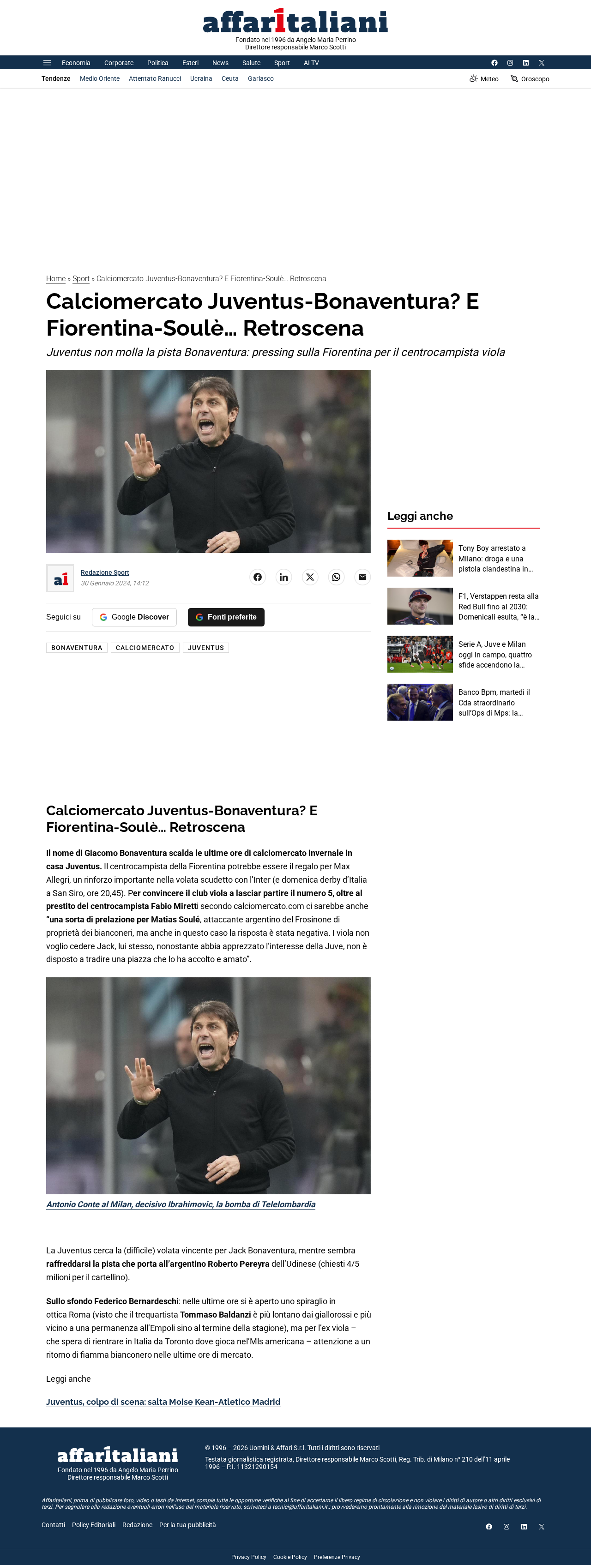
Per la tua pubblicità (187, 1525)
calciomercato (145, 647)
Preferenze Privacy (337, 1557)
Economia (76, 62)
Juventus (206, 647)
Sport (282, 62)
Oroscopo (535, 79)
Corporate (118, 62)
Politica (158, 62)
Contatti (53, 1525)
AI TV (311, 62)
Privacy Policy (248, 1557)
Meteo (490, 79)
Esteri (190, 62)
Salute (251, 62)
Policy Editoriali (93, 1525)
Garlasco (261, 78)
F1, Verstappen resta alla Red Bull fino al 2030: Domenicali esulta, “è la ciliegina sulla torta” (498, 607)
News (220, 62)
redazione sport (105, 572)
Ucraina (201, 78)
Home (56, 278)
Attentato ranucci (155, 78)
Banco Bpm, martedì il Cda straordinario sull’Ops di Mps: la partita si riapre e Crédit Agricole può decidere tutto (496, 703)
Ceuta (230, 78)
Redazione (137, 1525)
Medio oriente (100, 78)
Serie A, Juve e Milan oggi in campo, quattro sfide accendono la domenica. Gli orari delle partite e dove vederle (497, 655)
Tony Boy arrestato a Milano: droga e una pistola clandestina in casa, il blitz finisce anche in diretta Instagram (493, 559)
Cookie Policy (290, 1557)
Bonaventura (77, 647)
